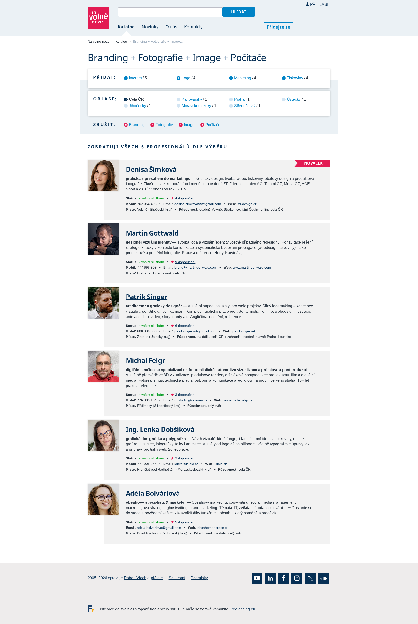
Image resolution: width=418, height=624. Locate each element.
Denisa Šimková (151, 169)
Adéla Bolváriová (153, 493)
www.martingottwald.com (252, 267)
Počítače (212, 125)
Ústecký (294, 99)
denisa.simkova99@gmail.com (197, 204)
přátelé (157, 578)
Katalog (126, 27)
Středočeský (244, 106)
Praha (239, 99)
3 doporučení (185, 394)
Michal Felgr (145, 360)
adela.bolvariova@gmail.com (159, 528)
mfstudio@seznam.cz (190, 400)
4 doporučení (185, 198)
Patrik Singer (146, 296)
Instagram (296, 577)
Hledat (238, 12)
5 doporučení (185, 522)
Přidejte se (278, 27)
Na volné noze (99, 41)
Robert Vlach (135, 578)
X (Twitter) (310, 577)
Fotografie (164, 125)
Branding (137, 125)
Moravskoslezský (196, 106)
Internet (135, 78)
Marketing (242, 78)
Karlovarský (192, 99)
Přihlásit (320, 4)
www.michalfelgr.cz (238, 400)
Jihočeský (137, 106)
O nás (171, 27)
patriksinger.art (243, 331)
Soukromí (177, 578)
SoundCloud (323, 577)
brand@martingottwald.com (195, 267)
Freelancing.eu (93, 608)
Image (189, 125)
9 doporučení (185, 262)
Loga (186, 78)
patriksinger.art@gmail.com (195, 331)
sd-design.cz (247, 204)
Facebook (283, 577)
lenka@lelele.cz (186, 464)
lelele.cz (221, 464)
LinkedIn (270, 577)
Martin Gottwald (152, 232)
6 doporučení (185, 325)
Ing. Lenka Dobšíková (160, 429)
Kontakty (193, 27)
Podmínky (199, 578)
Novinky (150, 27)
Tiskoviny (295, 78)
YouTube (257, 577)
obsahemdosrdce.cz (212, 528)
